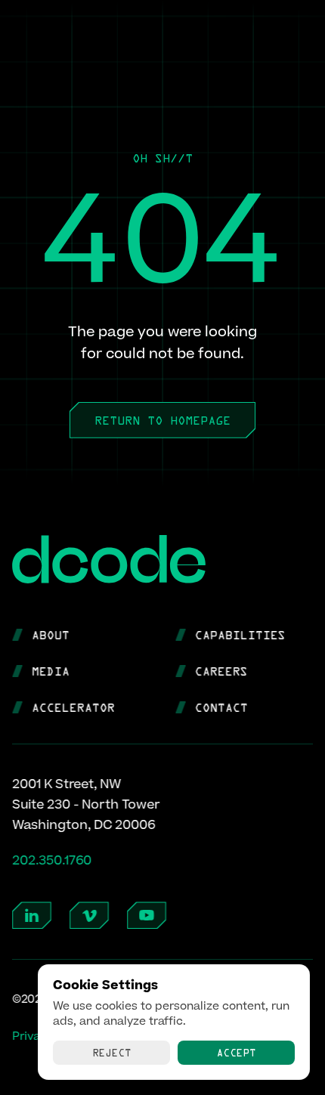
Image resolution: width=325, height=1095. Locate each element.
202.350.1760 (51, 860)
